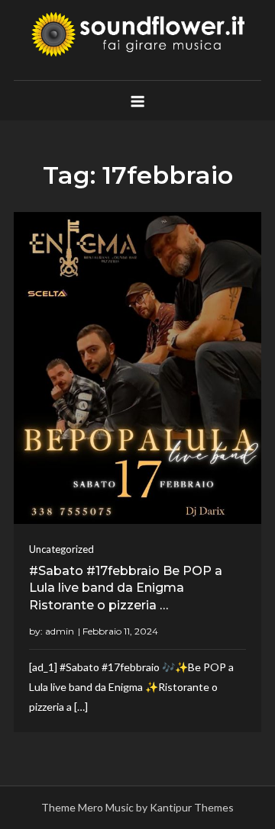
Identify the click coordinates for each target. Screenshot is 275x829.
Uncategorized (61, 549)
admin (59, 631)
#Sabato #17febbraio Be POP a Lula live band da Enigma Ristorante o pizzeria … (125, 588)
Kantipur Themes (192, 807)
